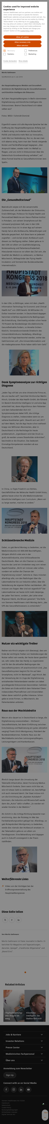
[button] (45, 1106)
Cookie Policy (34, 21)
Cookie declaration (10, 61)
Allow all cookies (22, 37)
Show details (23, 61)
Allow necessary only (22, 42)
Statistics (10, 54)
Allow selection (22, 45)
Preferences (32, 51)
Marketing (32, 54)
